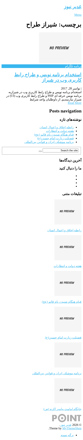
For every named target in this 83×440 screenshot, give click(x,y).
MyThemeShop (71, 428)
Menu (77, 14)
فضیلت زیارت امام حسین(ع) (55, 138)
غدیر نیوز (72, 6)
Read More (74, 103)
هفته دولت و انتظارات (60, 131)
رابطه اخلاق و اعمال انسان (57, 127)
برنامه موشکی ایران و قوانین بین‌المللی (49, 142)
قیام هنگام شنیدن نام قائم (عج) (54, 134)
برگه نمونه (67, 435)
